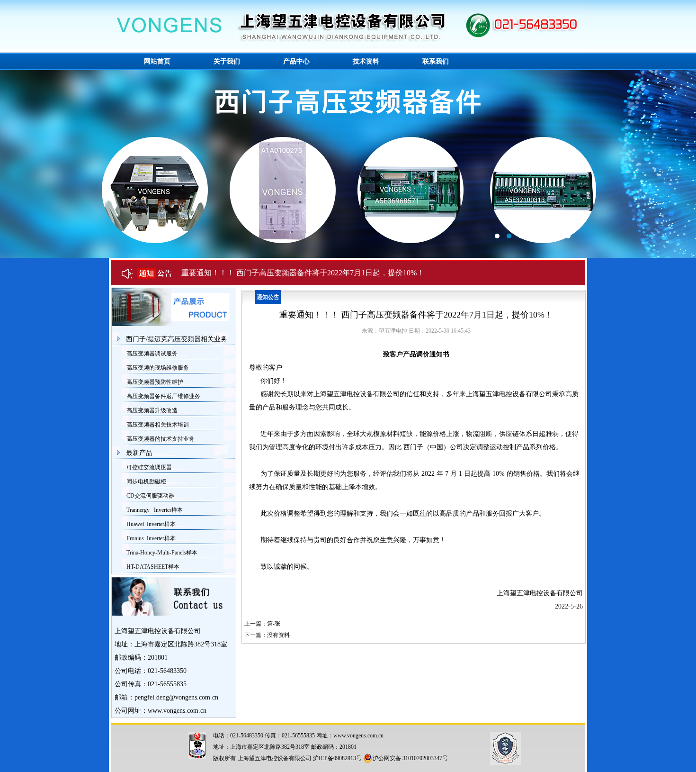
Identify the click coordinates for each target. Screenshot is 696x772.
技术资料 (366, 61)
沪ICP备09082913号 (337, 758)
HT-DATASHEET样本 (152, 566)
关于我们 (227, 61)
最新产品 (139, 452)
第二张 (348, 164)
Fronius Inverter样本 (151, 538)
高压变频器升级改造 (152, 410)
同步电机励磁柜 (146, 481)
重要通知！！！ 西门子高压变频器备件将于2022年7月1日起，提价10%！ (302, 273)
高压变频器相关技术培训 (157, 424)
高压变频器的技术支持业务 (160, 439)
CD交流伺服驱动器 (150, 495)
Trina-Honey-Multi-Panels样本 (161, 552)
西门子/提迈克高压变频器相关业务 (176, 339)
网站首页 (157, 61)
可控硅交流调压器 (149, 467)
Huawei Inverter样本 (151, 524)
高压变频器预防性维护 (154, 382)
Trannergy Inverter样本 (154, 510)
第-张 (273, 623)
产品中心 (296, 61)
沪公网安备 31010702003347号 (410, 758)
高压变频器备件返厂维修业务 (163, 396)
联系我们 (435, 61)
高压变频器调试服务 (152, 353)
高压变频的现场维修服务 (157, 367)
